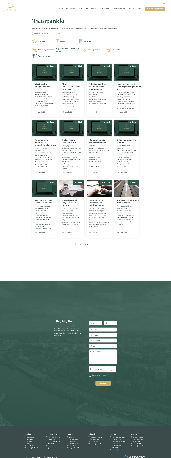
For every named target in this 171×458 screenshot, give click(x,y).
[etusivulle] (11, 7)
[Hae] (59, 33)
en (164, 3)
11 (85, 245)
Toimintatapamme (118, 9)
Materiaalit (131, 9)
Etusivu (61, 9)
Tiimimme (94, 9)
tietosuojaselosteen (98, 377)
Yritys (140, 9)
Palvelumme (71, 9)
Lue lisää (41, 112)
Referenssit (104, 9)
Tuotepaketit (83, 9)
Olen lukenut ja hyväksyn (100, 376)
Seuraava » (91, 245)
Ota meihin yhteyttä (155, 9)
